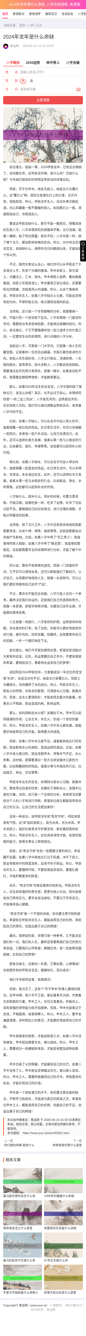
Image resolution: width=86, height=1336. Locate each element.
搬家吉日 (51, 13)
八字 (30, 25)
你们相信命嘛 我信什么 (19, 1145)
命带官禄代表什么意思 (67, 1145)
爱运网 (51, 1309)
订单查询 (82, 253)
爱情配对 (18, 13)
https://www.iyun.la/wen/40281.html (46, 1133)
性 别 (11, 80)
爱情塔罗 (35, 13)
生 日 (11, 89)
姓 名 (11, 72)
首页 (5, 13)
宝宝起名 (67, 13)
